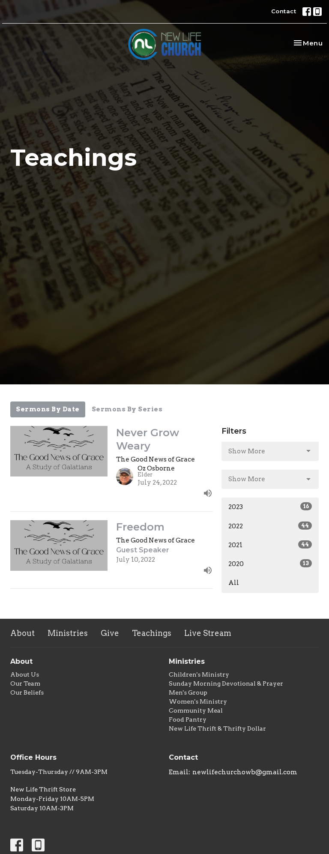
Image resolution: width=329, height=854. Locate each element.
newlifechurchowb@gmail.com (244, 772)
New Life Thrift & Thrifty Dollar (217, 728)
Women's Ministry (198, 701)
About (22, 633)
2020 (268, 564)
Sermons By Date (48, 409)
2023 (268, 507)
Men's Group (188, 692)
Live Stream (207, 633)
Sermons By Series (127, 409)
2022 (268, 526)
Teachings (151, 633)
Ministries (68, 633)
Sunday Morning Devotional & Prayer (226, 683)
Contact (283, 11)
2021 (268, 545)
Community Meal (196, 710)
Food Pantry (187, 719)
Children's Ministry (199, 674)
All (233, 583)
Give (110, 633)
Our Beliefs (27, 692)
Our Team (25, 683)
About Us (24, 674)
